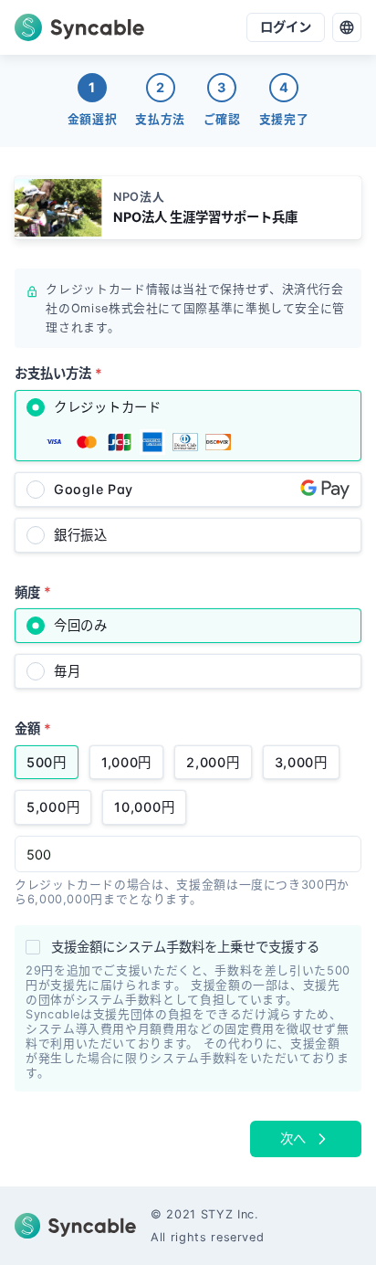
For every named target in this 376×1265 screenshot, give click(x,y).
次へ (293, 1138)
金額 (33, 728)
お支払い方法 (58, 373)
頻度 (33, 591)
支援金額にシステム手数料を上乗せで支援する (185, 946)
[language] (346, 27)
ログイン (285, 27)
